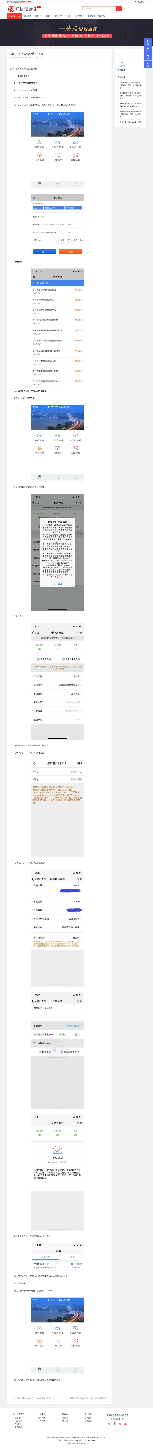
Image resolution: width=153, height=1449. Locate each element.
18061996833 (25, 1)
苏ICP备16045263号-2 (76, 1443)
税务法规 (121, 69)
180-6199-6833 (117, 1415)
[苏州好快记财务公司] (24, 8)
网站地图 (95, 1437)
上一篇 (31, 1398)
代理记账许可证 (75, 1437)
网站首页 (27, 16)
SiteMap (102, 1437)
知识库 (120, 62)
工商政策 (121, 66)
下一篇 (85, 1398)
